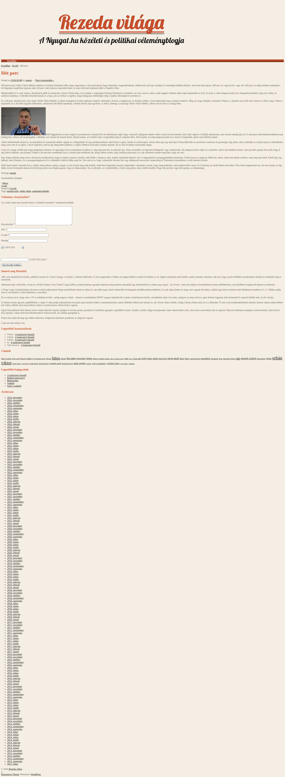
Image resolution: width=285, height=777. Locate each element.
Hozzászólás (8, 224)
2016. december (14, 654)
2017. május (13, 641)
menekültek (205, 359)
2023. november (14, 432)
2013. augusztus (14, 761)
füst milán (71, 358)
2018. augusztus (14, 601)
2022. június (13, 478)
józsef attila (137, 359)
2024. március (13, 421)
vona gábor (124, 364)
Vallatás (10, 383)
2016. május (13, 673)
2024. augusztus (14, 408)
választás (131, 364)
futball (63, 359)
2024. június (13, 413)
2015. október (13, 692)
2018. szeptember (15, 598)
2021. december (14, 494)
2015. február (13, 713)
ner (238, 358)
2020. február (13, 552)
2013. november (14, 753)
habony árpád (98, 359)
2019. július (12, 571)
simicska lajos (67, 363)
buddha (29, 359)
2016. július (12, 667)
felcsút (48, 359)
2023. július (12, 443)
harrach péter (119, 359)
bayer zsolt (15, 359)
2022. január (13, 491)
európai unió (13, 191)
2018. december (14, 590)
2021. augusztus (14, 504)
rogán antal (33, 364)
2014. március (13, 742)
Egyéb (15, 65)
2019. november (14, 560)
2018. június (13, 606)
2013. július (12, 764)
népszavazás (261, 359)
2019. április (13, 579)
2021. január (13, 523)
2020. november (14, 528)
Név (3, 229)
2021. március (13, 518)
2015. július (12, 700)
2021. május (13, 512)
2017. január (13, 651)
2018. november (14, 593)
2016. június (13, 670)
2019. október (13, 563)
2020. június (13, 542)
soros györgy (80, 363)
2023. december (14, 429)
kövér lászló (173, 358)
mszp (221, 359)
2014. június (13, 734)
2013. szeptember (15, 758)
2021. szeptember (15, 502)
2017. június (13, 638)
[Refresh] (23, 247)
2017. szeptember (15, 630)
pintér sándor (16, 364)
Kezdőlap (11, 60)
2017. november (14, 625)
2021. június (13, 510)
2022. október (13, 467)
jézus (131, 359)
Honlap (4, 240)
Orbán (269, 358)
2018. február (13, 617)
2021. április (13, 515)
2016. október (13, 659)
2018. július (12, 603)
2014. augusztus (14, 729)
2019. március (13, 582)
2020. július (12, 539)
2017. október (13, 627)
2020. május (13, 544)
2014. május (13, 737)
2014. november (14, 721)
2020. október (13, 531)
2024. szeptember (15, 405)
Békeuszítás (12, 380)
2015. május (13, 705)
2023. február (13, 456)
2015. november (14, 689)
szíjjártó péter (113, 363)
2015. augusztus (14, 697)
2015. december (14, 686)
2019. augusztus (14, 568)
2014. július (12, 732)
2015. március (13, 710)
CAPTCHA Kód (37, 259)
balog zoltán (6, 359)
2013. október (13, 756)
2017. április (13, 643)
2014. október (13, 724)
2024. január (13, 427)
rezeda (29, 80)
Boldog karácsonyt (16, 378)
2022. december (14, 461)
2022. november (14, 464)
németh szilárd (248, 358)
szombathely (101, 364)
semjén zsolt (55, 363)
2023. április (13, 451)
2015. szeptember (15, 694)
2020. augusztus (14, 536)
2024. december (14, 397)
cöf (33, 359)
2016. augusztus (14, 665)
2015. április (13, 708)
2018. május (13, 609)
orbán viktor (25, 191)
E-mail (4, 235)
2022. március (13, 486)
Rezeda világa (15, 769)
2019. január (13, 587)
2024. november (14, 400)
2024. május (13, 416)
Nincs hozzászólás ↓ (44, 80)
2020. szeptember (15, 534)
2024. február (13, 424)
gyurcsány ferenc (84, 358)
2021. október (13, 499)
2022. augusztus (14, 472)
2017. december (14, 622)
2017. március (13, 646)
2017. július (12, 635)
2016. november (14, 657)
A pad (4, 186)
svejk (94, 364)
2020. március (13, 550)
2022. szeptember (15, 470)
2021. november (14, 496)
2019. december (14, 558)
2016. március (13, 678)
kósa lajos (163, 359)
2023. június (13, 445)
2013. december (14, 750)
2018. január (13, 619)
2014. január (13, 748)
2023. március (13, 453)
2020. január (13, 555)
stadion (88, 364)
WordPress (36, 774)
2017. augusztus (14, 633)
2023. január (13, 459)
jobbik (126, 359)
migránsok (214, 359)
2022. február (13, 488)
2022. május (13, 480)
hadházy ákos (109, 359)
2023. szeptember (15, 437)
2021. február (13, 520)
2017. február (13, 649)
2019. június (13, 574)
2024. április (13, 419)
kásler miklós (152, 358)
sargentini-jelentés (40, 191)
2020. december (14, 526)
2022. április (13, 483)
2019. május (13, 577)
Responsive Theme (10, 774)
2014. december (14, 718)
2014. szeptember (15, 726)
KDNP (144, 359)
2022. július (12, 475)
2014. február (13, 745)
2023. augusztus (14, 440)
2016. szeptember (15, 662)
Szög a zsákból (14, 386)
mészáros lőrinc (229, 359)
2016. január (13, 683)
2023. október (13, 435)
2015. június (13, 702)
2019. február (13, 585)
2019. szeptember (15, 566)
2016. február (13, 681)
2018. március (13, 614)
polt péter (25, 364)
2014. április (13, 740)
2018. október (13, 595)
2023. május (13, 448)
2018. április (13, 611)
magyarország (195, 359)
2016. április (13, 675)
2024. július (12, 411)
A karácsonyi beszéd (24, 334)
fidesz (56, 358)
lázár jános (185, 358)
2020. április (13, 547)
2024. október (13, 403)
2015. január (13, 716)
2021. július (12, 507)
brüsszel (23, 359)
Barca (5, 183)
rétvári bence (44, 364)
